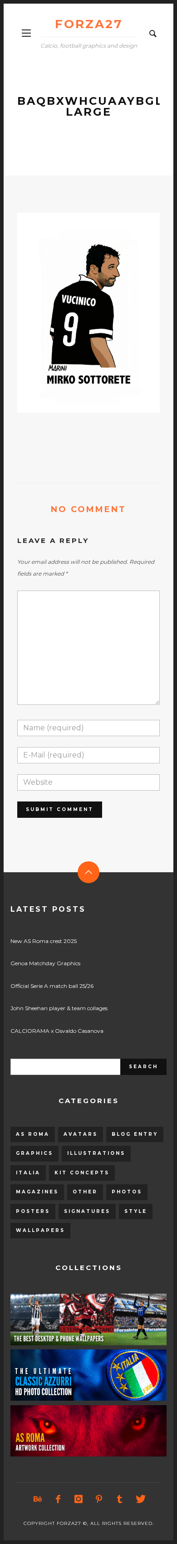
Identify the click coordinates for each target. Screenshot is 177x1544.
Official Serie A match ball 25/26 (51, 985)
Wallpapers (40, 1230)
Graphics (34, 1153)
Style (135, 1211)
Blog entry (135, 1134)
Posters (33, 1211)
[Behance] (37, 1499)
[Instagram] (78, 1499)
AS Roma (32, 1134)
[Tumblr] (119, 1499)
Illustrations (96, 1153)
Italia (28, 1173)
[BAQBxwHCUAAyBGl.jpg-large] (74, 312)
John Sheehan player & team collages (59, 1008)
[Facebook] (58, 1499)
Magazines (37, 1192)
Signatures (87, 1211)
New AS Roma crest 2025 (43, 941)
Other (85, 1192)
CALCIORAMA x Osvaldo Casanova (56, 1030)
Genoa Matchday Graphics (45, 963)
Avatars (81, 1134)
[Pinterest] (98, 1499)
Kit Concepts (81, 1173)
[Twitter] (139, 1499)
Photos (127, 1192)
